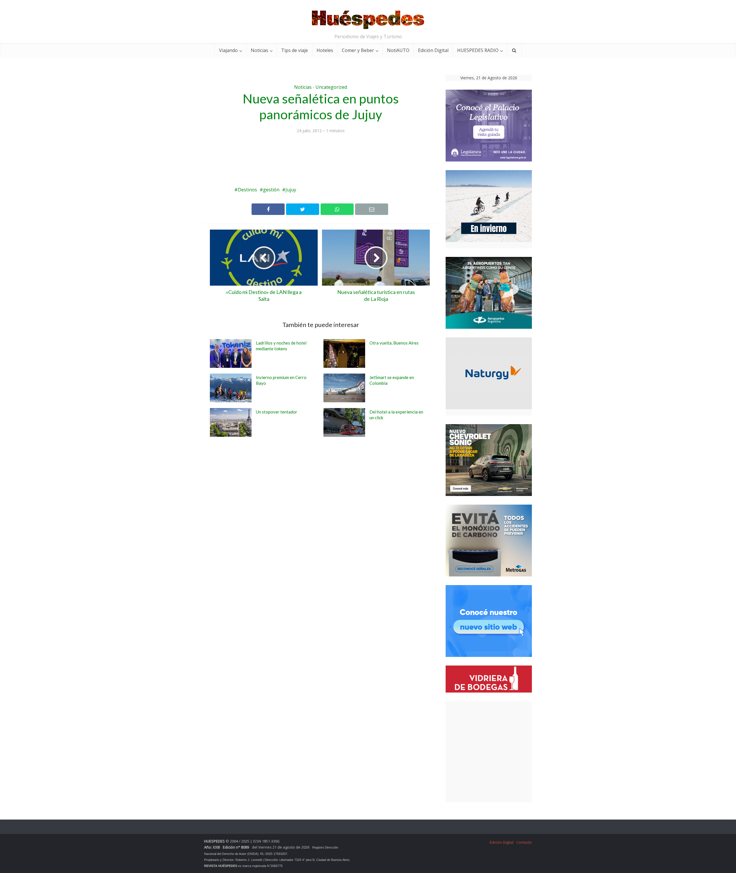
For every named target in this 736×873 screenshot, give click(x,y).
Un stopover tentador (276, 411)
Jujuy (290, 189)
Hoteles (325, 50)
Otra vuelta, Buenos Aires (394, 342)
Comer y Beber (358, 50)
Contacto (524, 842)
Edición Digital (433, 50)
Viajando (228, 50)
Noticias (259, 50)
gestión (271, 189)
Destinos (247, 189)
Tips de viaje (294, 50)
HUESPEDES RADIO (478, 50)
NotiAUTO (398, 50)
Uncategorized (331, 87)
